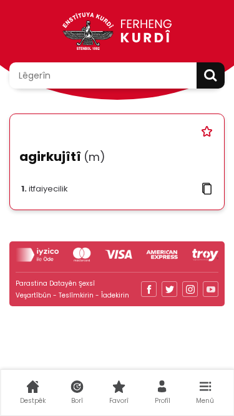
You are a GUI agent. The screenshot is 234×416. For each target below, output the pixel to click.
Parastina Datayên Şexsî (55, 283)
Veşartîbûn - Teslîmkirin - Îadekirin (72, 295)
